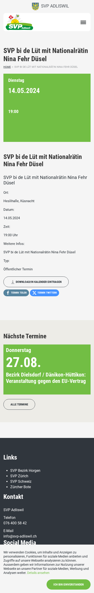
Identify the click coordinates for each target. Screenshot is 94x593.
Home (7, 66)
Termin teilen (18, 292)
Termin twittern (47, 292)
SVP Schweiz (20, 481)
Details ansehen (38, 573)
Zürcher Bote (20, 487)
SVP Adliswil (54, 6)
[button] (79, 369)
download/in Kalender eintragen (38, 282)
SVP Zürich (19, 476)
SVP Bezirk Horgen (25, 470)
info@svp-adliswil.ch (20, 536)
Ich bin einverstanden (68, 584)
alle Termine (19, 404)
